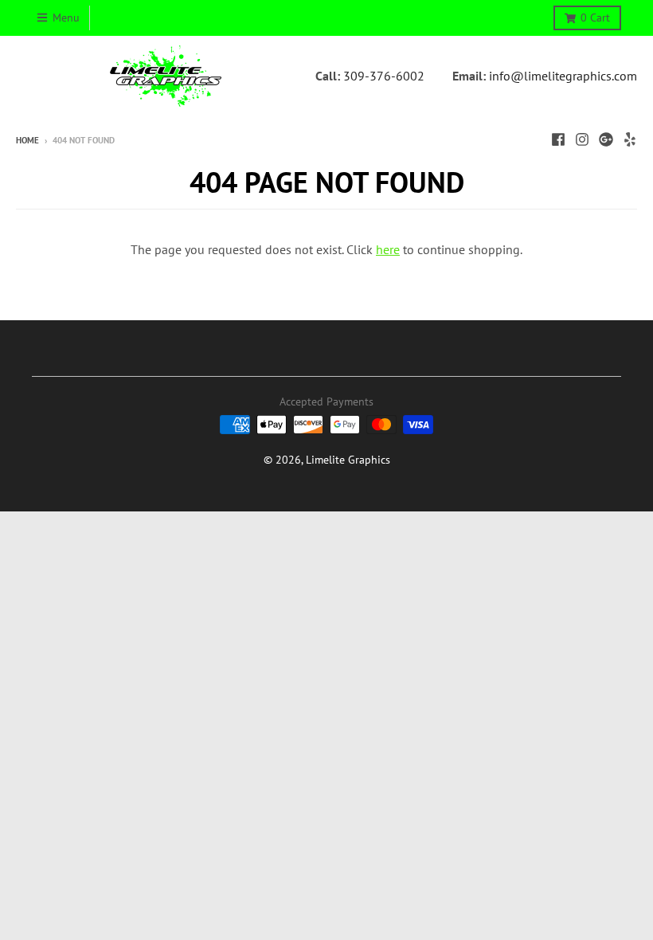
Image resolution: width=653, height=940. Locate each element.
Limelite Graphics (348, 459)
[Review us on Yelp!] (630, 139)
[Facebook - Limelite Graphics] (558, 139)
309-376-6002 (383, 76)
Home (27, 140)
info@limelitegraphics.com (563, 76)
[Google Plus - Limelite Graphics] (606, 139)
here (388, 249)
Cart (595, 17)
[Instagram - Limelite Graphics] (582, 139)
